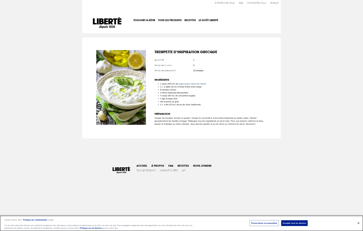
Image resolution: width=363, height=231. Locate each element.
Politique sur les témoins (91, 228)
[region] (181, 223)
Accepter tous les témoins (294, 223)
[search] (274, 20)
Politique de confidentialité (35, 220)
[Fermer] (358, 223)
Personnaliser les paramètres (264, 223)
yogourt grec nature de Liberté (192, 84)
